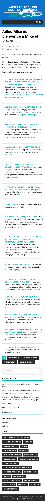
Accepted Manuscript (13, 95)
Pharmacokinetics (31, 480)
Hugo (17, 499)
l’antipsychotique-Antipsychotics (17, 468)
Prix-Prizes (22, 485)
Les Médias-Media (9, 418)
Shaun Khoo (34, 485)
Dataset (31, 137)
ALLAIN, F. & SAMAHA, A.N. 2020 (17, 264)
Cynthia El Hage (9, 451)
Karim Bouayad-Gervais (29, 459)
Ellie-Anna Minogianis (12, 455)
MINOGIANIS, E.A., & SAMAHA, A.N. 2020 (21, 217)
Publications (17, 49)
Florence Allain (30, 455)
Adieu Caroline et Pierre (11, 407)
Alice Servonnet (30, 358)
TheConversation (10, 489)
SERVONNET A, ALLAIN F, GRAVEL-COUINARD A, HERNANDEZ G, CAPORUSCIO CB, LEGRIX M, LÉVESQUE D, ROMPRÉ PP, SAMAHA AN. (24, 82)
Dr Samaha (23, 451)
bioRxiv (24, 137)
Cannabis (28, 442)
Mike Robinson (14, 358)
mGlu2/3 (6, 476)
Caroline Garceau (26, 362)
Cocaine (24, 446)
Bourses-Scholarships (12, 442)
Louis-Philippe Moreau (12, 472)
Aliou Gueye (24, 438)
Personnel (8, 49)
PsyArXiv (8, 155)
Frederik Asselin (9, 459)
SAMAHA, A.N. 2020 (12, 204)
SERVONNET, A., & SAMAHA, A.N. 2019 (20, 347)
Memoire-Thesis (30, 472)
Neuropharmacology (12, 480)
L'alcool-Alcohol (10, 463)
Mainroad (25, 499)
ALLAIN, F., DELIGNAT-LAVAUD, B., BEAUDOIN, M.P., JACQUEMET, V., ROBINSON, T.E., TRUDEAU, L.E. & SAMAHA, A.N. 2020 (23, 239)
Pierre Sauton (9, 362)
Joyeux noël (6, 403)
